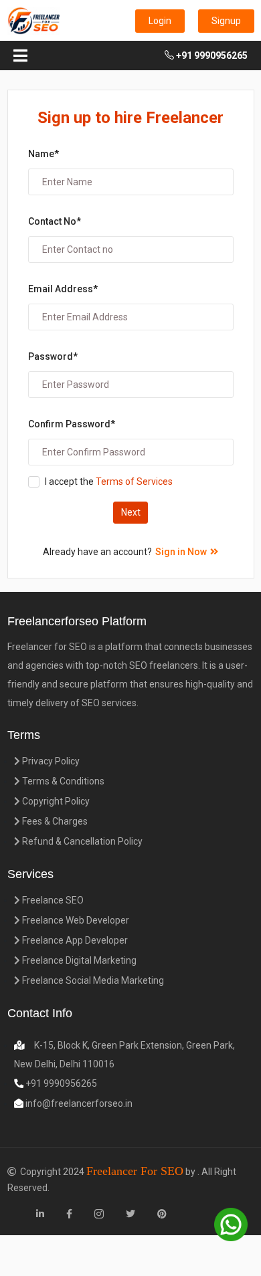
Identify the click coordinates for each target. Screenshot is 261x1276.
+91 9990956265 (211, 55)
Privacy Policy (50, 761)
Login (160, 20)
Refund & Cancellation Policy (81, 841)
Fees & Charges (54, 821)
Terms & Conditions (62, 781)
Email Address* (63, 289)
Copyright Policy (55, 801)
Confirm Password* (71, 424)
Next (131, 512)
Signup (226, 20)
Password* (53, 356)
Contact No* (54, 221)
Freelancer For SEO (134, 1171)
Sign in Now (181, 551)
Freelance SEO (52, 900)
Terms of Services (133, 481)
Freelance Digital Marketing (78, 960)
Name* (43, 153)
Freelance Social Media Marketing (92, 980)
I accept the (109, 481)
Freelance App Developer (74, 940)
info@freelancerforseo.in (78, 1103)
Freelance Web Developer (74, 920)
